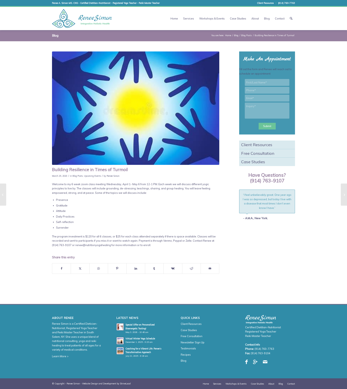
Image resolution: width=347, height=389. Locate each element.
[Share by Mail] (210, 268)
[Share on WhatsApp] (99, 268)
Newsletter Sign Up (192, 342)
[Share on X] (80, 268)
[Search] (291, 18)
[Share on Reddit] (191, 268)
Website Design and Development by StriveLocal (106, 383)
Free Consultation (257, 153)
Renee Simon (113, 175)
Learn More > (60, 356)
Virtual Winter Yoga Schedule (140, 338)
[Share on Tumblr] (154, 268)
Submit (267, 126)
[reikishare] (135, 108)
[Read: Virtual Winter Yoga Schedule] (120, 340)
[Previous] (282, 194)
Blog (55, 35)
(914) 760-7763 (286, 3)
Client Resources (265, 3)
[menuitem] (265, 3)
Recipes (186, 354)
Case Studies (253, 161)
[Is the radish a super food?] (3, 195)
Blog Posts (77, 175)
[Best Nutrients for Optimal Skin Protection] (344, 195)
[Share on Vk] (173, 268)
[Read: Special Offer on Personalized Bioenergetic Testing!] (120, 326)
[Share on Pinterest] (117, 268)
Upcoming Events (92, 175)
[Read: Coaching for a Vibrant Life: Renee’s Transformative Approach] (120, 350)
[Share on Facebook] (61, 268)
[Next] (291, 194)
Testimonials (188, 348)
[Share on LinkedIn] (136, 268)
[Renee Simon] (82, 18)
